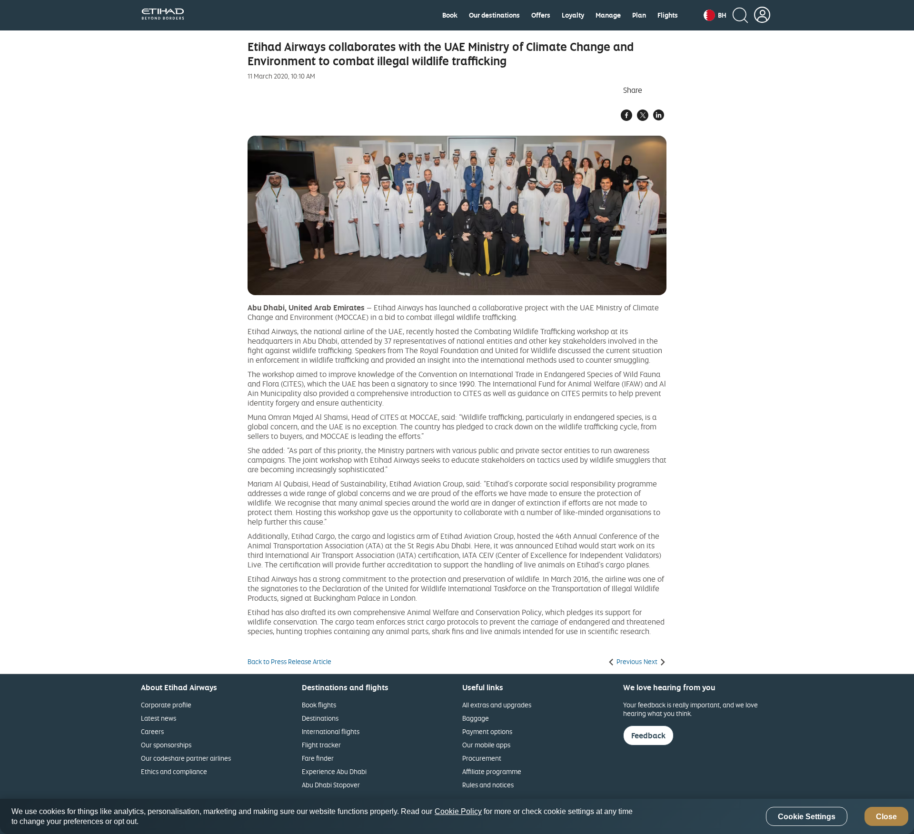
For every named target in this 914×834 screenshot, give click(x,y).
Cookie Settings (806, 817)
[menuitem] (449, 15)
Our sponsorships (166, 744)
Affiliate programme (491, 771)
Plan (639, 15)
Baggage (475, 718)
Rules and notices (488, 784)
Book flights (319, 704)
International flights (330, 731)
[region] (457, 816)
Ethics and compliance (174, 771)
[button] (715, 15)
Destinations (320, 718)
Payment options (487, 731)
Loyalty (573, 15)
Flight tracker (321, 744)
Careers (152, 731)
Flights (667, 15)
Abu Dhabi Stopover (331, 784)
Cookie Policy (458, 811)
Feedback (648, 735)
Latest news (158, 718)
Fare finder (318, 758)
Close (886, 817)
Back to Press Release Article (289, 661)
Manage (608, 15)
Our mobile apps (486, 744)
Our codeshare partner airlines (186, 758)
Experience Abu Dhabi (334, 771)
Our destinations (494, 15)
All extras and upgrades (496, 704)
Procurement (481, 758)
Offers (540, 15)
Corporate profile (166, 704)
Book (449, 15)
